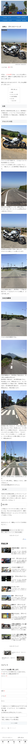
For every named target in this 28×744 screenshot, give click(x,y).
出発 (12, 92)
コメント (4, 676)
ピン (3, 532)
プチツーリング (6, 530)
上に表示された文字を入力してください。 (12, 712)
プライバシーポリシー (7, 737)
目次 (12, 89)
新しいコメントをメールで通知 (10, 717)
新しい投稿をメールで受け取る (10, 719)
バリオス (21, 530)
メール (3, 696)
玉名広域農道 (14, 96)
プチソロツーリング (10, 532)
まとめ (12, 98)
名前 (3, 690)
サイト (3, 701)
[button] (25, 397)
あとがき (14, 100)
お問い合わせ (21, 737)
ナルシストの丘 (14, 94)
